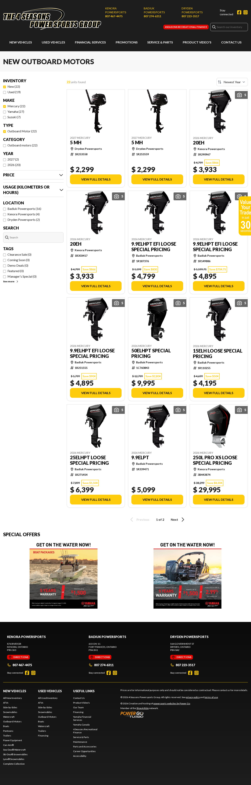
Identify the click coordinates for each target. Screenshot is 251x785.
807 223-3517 (190, 16)
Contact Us (231, 42)
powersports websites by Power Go (171, 703)
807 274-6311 (152, 16)
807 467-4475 (114, 16)
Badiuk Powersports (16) (24, 208)
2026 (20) (14, 165)
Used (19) (14, 92)
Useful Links (84, 691)
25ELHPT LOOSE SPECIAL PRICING (89, 460)
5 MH (75, 142)
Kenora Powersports (115, 10)
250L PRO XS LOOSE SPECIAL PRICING (215, 460)
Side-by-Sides (10, 707)
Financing (43, 735)
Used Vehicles (53, 42)
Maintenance (80, 741)
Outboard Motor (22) (22, 131)
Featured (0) (15, 271)
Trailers (7, 735)
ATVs (5, 702)
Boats (6, 726)
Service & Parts (160, 42)
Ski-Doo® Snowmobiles (15, 754)
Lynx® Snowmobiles (13, 759)
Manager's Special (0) (21, 276)
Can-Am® (8, 744)
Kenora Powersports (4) (23, 214)
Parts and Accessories (84, 746)
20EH (198, 142)
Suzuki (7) (14, 117)
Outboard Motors (12, 721)
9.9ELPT (140, 457)
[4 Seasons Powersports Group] (52, 19)
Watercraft (9, 716)
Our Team (78, 707)
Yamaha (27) (15, 111)
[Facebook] (239, 12)
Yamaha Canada (81, 724)
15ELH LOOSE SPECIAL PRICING (217, 353)
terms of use (211, 697)
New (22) (13, 86)
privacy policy (193, 697)
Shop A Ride (142, 708)
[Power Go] (155, 714)
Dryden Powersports (192, 10)
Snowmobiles (10, 712)
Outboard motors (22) (22, 145)
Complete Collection (14, 763)
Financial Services (90, 42)
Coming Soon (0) (18, 260)
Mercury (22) (16, 106)
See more (9, 281)
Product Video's (197, 42)
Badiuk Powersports (154, 10)
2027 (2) (13, 159)
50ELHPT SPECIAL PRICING (151, 353)
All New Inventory (12, 698)
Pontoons (8, 730)
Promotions (127, 42)
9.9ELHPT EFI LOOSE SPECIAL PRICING (153, 246)
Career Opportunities (84, 751)
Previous (142, 519)
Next (174, 519)
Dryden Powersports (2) (23, 219)
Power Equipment (12, 740)
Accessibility (79, 755)
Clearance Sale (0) (19, 254)
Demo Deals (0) (17, 265)
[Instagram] (245, 12)
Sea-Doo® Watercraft (14, 749)
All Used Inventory (47, 698)
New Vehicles (20, 42)
